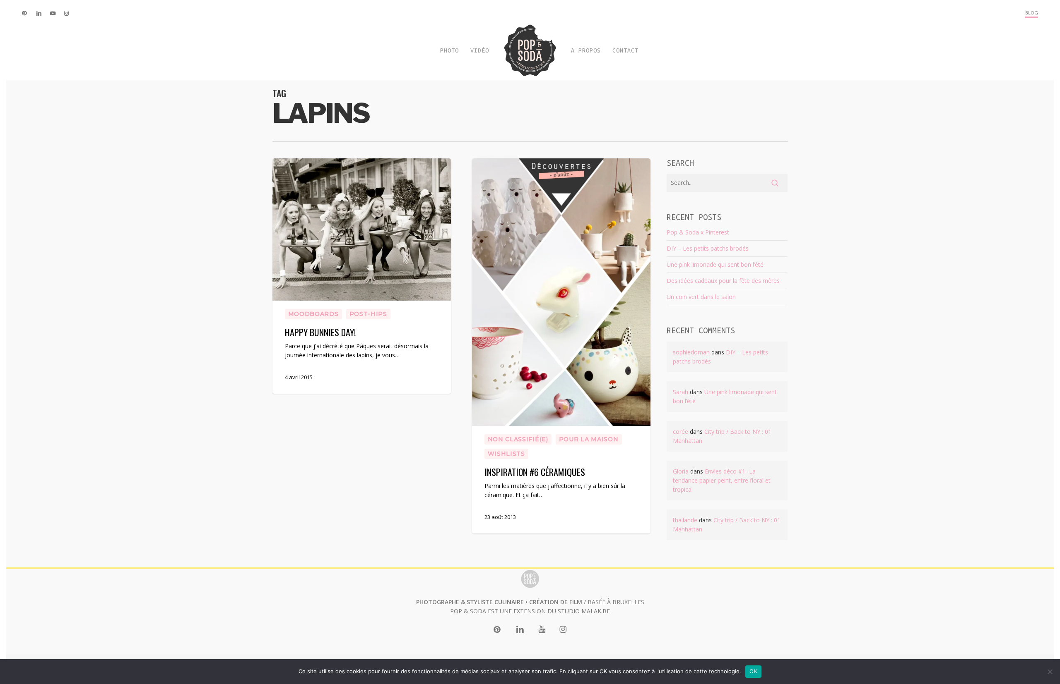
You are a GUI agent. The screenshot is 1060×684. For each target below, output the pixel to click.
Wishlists (506, 453)
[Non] (1050, 671)
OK (753, 671)
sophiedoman (691, 352)
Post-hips (368, 314)
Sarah (680, 392)
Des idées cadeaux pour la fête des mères (723, 281)
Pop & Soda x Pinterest (698, 232)
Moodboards (313, 314)
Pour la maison (589, 439)
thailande (685, 520)
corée (680, 431)
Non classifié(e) (518, 439)
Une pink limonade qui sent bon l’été (715, 264)
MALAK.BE (595, 611)
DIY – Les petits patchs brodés (708, 248)
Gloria (681, 471)
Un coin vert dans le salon (701, 297)
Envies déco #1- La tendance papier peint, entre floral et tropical (722, 480)
